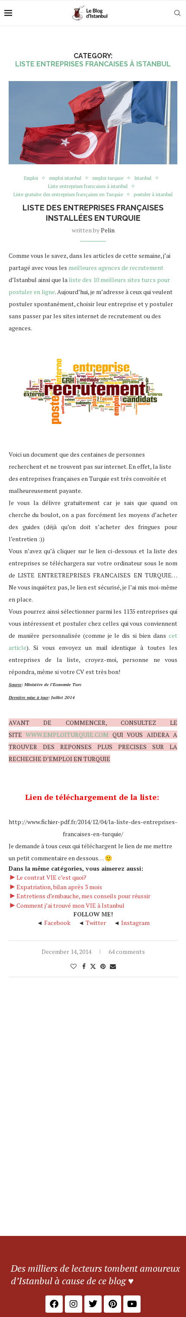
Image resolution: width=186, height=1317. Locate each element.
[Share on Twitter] (93, 966)
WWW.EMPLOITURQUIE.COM (67, 735)
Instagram (135, 923)
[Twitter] (93, 1304)
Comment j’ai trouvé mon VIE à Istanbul (70, 905)
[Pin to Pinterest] (103, 966)
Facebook (57, 923)
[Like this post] (74, 966)
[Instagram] (73, 1304)
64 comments (127, 951)
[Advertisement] (93, 1139)
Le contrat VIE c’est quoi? (51, 877)
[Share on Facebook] (84, 966)
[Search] (177, 12)
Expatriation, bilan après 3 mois (59, 887)
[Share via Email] (113, 966)
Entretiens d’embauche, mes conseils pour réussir (83, 896)
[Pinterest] (112, 1304)
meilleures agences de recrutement (116, 267)
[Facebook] (54, 1304)
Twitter (96, 923)
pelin (108, 230)
